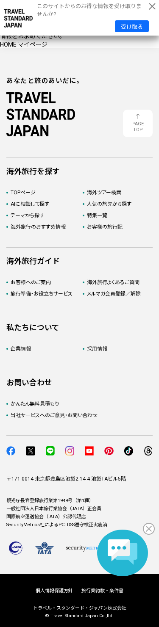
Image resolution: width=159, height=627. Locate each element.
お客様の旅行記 (105, 227)
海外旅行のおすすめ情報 (38, 227)
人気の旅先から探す (109, 204)
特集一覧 (97, 215)
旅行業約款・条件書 (102, 591)
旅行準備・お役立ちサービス (42, 294)
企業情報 (21, 349)
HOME (8, 44)
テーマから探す (27, 215)
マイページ (32, 44)
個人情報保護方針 (54, 591)
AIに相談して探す (30, 204)
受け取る (132, 27)
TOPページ (23, 193)
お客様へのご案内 (31, 282)
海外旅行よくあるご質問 (113, 282)
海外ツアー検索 (104, 193)
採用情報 (97, 349)
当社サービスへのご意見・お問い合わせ (54, 415)
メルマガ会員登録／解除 (114, 294)
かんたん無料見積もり (35, 404)
